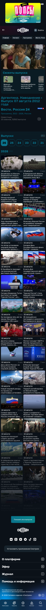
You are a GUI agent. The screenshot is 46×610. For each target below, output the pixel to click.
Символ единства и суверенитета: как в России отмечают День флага (10, 416)
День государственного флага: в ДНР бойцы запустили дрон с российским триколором (33, 487)
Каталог (16, 38)
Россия (27, 113)
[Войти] (35, 30)
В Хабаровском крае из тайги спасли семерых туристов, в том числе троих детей (10, 463)
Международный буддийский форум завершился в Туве (9, 199)
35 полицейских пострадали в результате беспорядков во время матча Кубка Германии (33, 320)
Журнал (7, 574)
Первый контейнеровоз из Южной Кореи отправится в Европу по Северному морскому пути (33, 393)
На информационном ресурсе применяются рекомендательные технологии (17, 590)
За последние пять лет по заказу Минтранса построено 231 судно (11, 319)
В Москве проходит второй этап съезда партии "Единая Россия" (33, 367)
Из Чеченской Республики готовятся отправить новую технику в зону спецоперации (12, 487)
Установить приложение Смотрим (23, 549)
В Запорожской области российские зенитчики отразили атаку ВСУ (33, 176)
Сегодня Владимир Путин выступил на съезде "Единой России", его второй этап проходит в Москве (11, 297)
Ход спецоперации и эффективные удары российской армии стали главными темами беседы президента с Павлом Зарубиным (11, 226)
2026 (11, 151)
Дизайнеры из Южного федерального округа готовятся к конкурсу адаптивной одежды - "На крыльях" (11, 177)
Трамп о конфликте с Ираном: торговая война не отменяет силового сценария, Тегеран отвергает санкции (33, 417)
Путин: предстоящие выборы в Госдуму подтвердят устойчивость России (33, 200)
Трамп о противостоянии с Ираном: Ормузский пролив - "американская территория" (33, 463)
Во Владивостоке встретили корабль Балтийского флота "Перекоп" (31, 439)
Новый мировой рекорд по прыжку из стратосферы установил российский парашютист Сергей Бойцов (11, 393)
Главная (6, 38)
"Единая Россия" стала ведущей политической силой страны (33, 295)
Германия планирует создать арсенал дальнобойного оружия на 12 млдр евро (11, 439)
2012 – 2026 (18, 113)
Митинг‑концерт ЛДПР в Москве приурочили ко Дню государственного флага (33, 344)
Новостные (6, 117)
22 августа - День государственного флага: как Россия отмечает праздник (11, 511)
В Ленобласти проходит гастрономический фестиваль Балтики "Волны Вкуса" (10, 272)
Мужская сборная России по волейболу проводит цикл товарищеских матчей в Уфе (34, 224)
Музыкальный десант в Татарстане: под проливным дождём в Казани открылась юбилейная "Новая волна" (34, 512)
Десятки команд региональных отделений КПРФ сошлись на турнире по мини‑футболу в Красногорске (11, 345)
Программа (27, 38)
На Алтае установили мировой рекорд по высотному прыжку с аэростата (10, 248)
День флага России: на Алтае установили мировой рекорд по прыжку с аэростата (10, 368)
